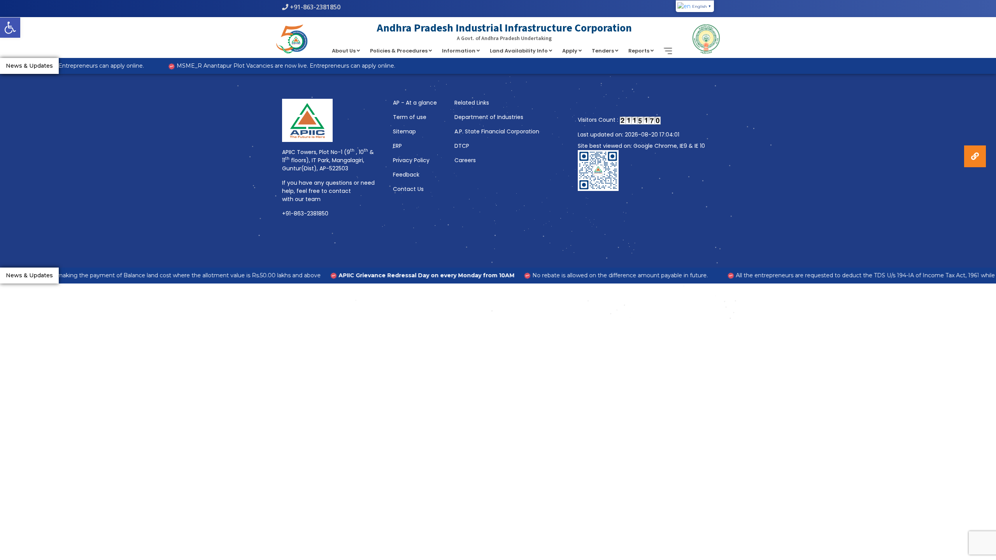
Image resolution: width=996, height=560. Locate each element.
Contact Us (408, 189)
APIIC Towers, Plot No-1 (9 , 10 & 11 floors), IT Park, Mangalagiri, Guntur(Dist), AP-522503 (328, 160)
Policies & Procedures (399, 50)
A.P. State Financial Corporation (496, 131)
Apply (570, 50)
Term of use (409, 117)
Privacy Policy (411, 160)
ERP (397, 146)
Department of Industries (488, 117)
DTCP (461, 146)
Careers (465, 160)
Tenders (603, 50)
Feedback (406, 174)
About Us (344, 50)
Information (459, 50)
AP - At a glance (415, 103)
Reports (639, 50)
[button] (10, 28)
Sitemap (404, 131)
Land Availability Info (519, 50)
